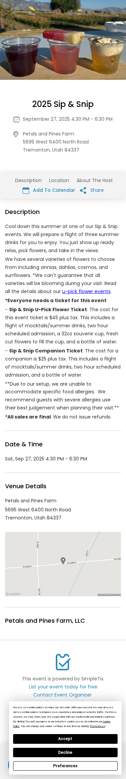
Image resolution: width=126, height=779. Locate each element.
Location (59, 180)
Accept (65, 738)
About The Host (95, 180)
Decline (65, 752)
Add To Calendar (53, 190)
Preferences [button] (97, 726)
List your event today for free (63, 686)
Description (28, 180)
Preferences (65, 766)
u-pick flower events (86, 291)
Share (96, 190)
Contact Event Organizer (62, 694)
